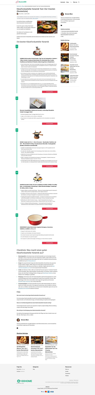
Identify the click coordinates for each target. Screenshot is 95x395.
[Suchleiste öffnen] (79, 2)
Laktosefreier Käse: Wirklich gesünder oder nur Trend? (74, 77)
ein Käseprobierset (31, 260)
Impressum (71, 380)
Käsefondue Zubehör (47, 273)
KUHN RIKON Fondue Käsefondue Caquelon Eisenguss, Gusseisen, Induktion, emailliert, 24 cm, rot (36, 227)
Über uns (75, 2)
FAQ (62, 36)
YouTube (18, 371)
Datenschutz (76, 380)
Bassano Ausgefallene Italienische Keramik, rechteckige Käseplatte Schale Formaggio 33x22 (37, 111)
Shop (67, 2)
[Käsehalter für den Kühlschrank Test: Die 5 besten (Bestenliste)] (51, 343)
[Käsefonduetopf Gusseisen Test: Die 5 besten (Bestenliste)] (37, 343)
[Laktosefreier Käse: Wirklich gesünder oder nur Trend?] (65, 79)
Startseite (62, 2)
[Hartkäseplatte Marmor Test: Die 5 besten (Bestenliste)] (23, 343)
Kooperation (67, 373)
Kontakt (66, 371)
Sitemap (67, 375)
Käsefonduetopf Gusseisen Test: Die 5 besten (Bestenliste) (37, 348)
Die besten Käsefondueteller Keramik (69, 31)
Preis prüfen (50, 91)
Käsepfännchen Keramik (23, 288)
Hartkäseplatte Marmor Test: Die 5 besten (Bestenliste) (22, 348)
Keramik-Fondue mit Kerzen (24, 281)
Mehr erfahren (35, 18)
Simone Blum (25, 320)
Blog (71, 2)
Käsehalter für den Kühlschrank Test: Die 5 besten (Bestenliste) (51, 349)
